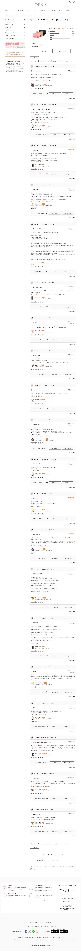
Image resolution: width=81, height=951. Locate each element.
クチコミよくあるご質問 (10, 35)
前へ (43, 854)
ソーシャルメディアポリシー (49, 940)
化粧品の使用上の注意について (35, 937)
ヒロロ (36, 509)
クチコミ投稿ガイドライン (10, 38)
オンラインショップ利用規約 (12, 940)
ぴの (36, 473)
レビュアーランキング (9, 30)
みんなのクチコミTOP (9, 19)
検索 (58, 6)
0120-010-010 (69, 891)
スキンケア (29, 10)
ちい (36, 717)
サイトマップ (71, 940)
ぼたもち (36, 597)
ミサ (36, 365)
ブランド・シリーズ (21, 10)
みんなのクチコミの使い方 (10, 32)
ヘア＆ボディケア (42, 10)
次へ (63, 854)
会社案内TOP (20, 937)
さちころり (37, 789)
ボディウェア (60, 10)
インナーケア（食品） (52, 10)
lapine (36, 204)
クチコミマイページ (9, 24)
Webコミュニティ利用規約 (24, 940)
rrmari (36, 399)
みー (36, 330)
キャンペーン (12, 10)
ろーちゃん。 (37, 439)
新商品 (6, 10)
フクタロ (36, 84)
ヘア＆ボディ (37, 926)
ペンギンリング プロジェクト (62, 940)
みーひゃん (37, 682)
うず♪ (36, 297)
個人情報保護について (47, 937)
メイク (35, 10)
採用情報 (26, 937)
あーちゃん (37, 753)
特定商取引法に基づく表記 (58, 937)
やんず (36, 548)
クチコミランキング (9, 27)
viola (36, 822)
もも (36, 262)
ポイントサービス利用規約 (36, 940)
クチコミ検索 (7, 22)
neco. (36, 646)
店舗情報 (67, 10)
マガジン (73, 10)
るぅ (36, 125)
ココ (36, 164)
